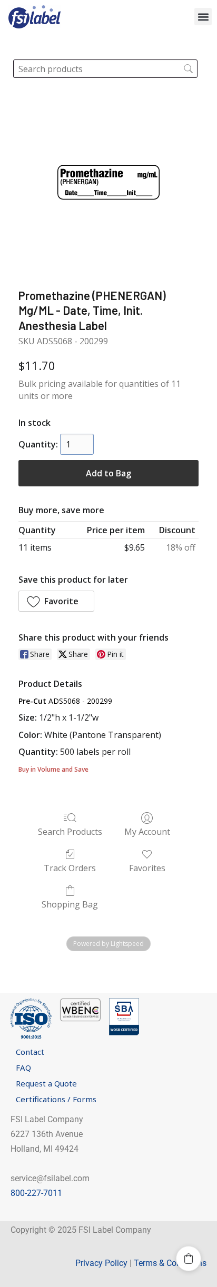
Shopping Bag (70, 904)
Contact (30, 1051)
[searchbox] (105, 68)
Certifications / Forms (56, 1099)
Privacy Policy (101, 1263)
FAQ (23, 1067)
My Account (147, 831)
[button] (203, 16)
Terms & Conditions (170, 1263)
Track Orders (70, 867)
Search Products (70, 831)
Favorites (147, 867)
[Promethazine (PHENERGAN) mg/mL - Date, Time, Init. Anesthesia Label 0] (108, 182)
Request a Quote (46, 1083)
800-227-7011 (36, 1193)
